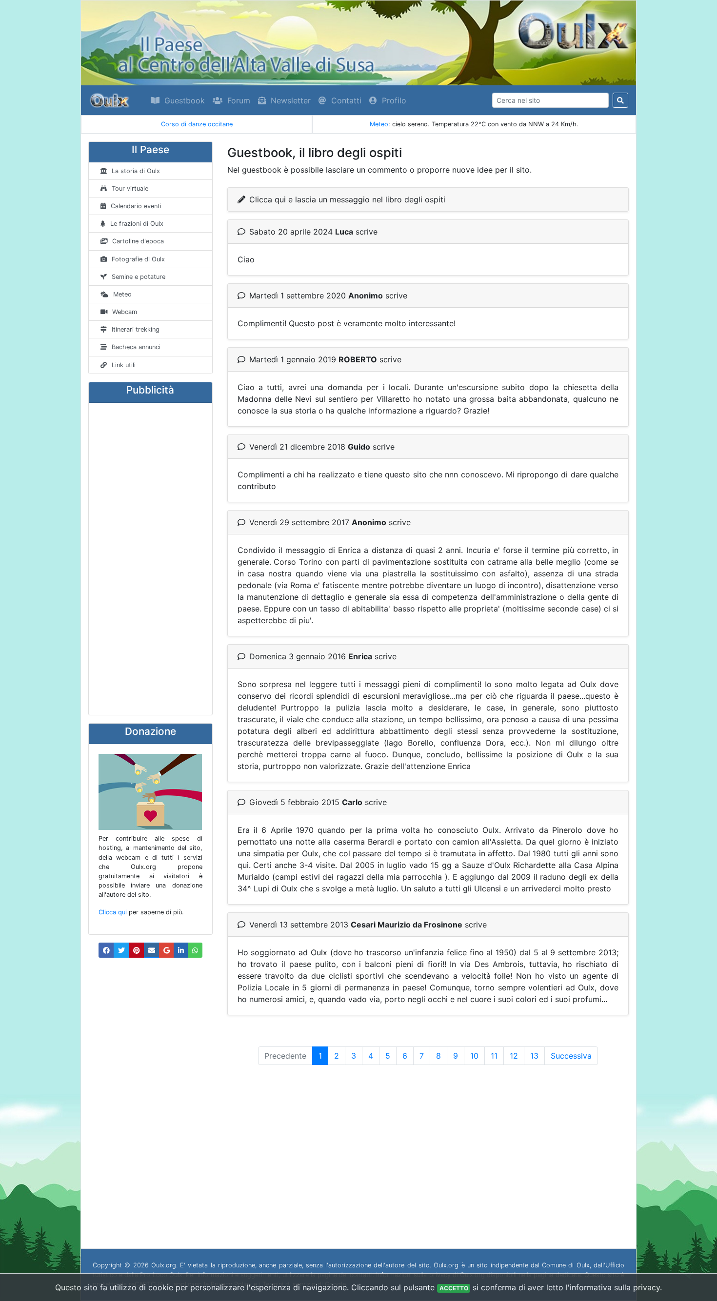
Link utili (124, 365)
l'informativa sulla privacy (613, 1287)
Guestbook (184, 100)
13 (534, 1056)
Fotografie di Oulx (138, 259)
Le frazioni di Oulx (136, 223)
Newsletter (291, 100)
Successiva (571, 1056)
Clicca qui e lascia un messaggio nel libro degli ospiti (347, 199)
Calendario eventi (136, 206)
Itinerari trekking (135, 329)
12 (514, 1056)
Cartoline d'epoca (138, 241)
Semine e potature (138, 276)
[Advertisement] (150, 559)
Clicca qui (113, 912)
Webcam (124, 311)
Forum (238, 100)
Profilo (394, 100)
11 (494, 1056)
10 (474, 1056)
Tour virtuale (130, 188)
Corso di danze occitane (197, 124)
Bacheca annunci (136, 347)
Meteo (379, 124)
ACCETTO (453, 1288)
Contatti (346, 100)
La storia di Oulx (136, 171)
